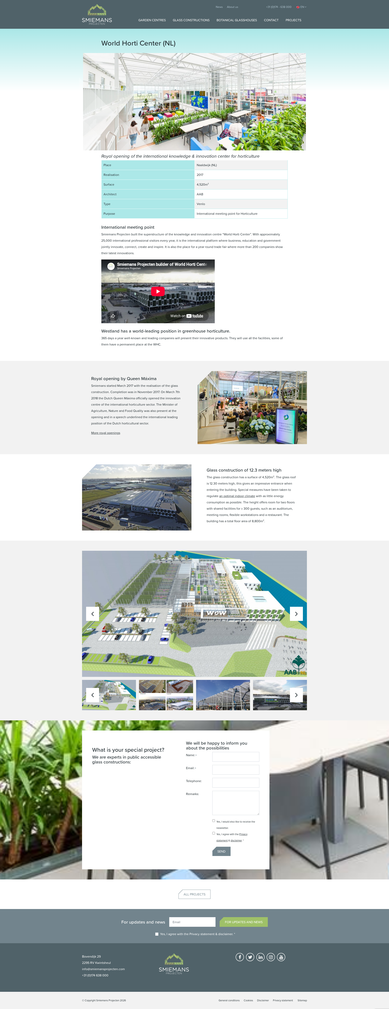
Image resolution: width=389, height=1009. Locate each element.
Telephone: (194, 781)
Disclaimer (263, 1000)
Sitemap (302, 1000)
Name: (190, 755)
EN (302, 7)
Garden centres (152, 20)
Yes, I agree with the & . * (197, 934)
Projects (293, 20)
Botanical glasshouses (237, 20)
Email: (190, 768)
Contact (271, 20)
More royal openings (105, 433)
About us (232, 7)
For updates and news (244, 922)
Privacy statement (202, 934)
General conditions (229, 1000)
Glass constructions (191, 20)
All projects (194, 894)
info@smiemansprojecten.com (103, 969)
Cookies (248, 1000)
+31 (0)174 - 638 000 (279, 7)
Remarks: (192, 794)
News (219, 7)
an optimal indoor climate (237, 496)
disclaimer (236, 840)
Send (221, 851)
